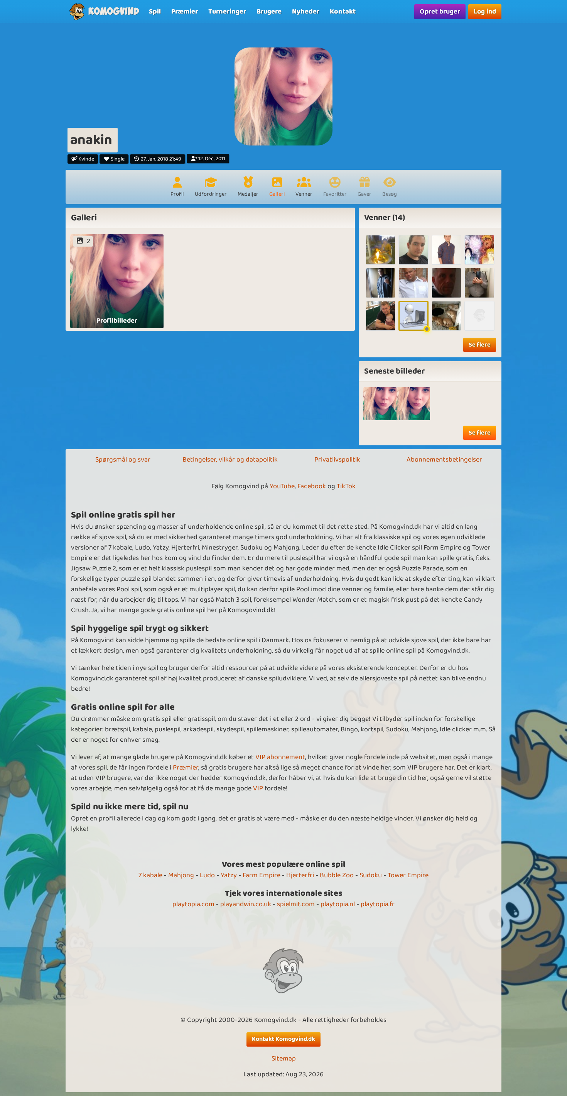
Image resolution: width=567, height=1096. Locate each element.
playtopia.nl (338, 904)
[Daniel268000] (479, 315)
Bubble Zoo (337, 875)
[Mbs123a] (479, 249)
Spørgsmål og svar (122, 459)
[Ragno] (380, 249)
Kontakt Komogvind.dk (283, 1039)
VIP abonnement (280, 757)
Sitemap (284, 1059)
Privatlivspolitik (337, 459)
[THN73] (446, 282)
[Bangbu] (380, 315)
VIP (258, 788)
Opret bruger (440, 11)
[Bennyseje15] (446, 249)
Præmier (185, 767)
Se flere (480, 345)
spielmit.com (296, 904)
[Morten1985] (413, 282)
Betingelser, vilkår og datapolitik (230, 459)
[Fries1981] (479, 282)
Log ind (485, 11)
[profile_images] (380, 404)
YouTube (282, 486)
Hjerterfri (300, 875)
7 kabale (150, 875)
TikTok (346, 486)
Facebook (311, 486)
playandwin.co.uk (245, 904)
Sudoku (370, 875)
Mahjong (181, 875)
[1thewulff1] (413, 249)
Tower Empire (408, 875)
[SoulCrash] (380, 282)
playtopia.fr (378, 904)
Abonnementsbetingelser (444, 459)
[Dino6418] (446, 315)
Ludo (207, 875)
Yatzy (229, 875)
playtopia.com (193, 904)
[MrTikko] (413, 315)
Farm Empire (261, 875)
